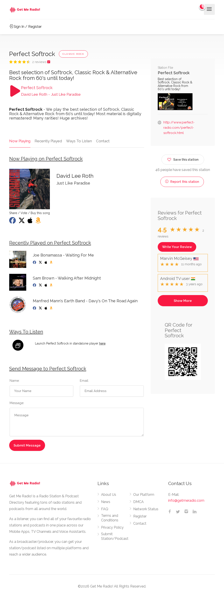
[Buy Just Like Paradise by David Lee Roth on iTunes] (30, 222)
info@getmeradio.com (186, 500)
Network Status (145, 509)
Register (140, 516)
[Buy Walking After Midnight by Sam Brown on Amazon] (51, 285)
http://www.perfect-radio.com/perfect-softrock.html (178, 127)
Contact (103, 141)
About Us (108, 494)
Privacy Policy (112, 527)
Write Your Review (177, 247)
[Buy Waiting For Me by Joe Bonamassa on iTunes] (46, 262)
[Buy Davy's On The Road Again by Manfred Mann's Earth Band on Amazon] (51, 308)
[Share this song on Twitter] (22, 222)
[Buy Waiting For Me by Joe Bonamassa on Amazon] (51, 262)
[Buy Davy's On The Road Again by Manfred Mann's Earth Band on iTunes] (46, 308)
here (102, 343)
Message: (17, 403)
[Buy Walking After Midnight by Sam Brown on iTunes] (46, 285)
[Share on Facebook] (13, 222)
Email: (84, 381)
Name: (14, 381)
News (105, 502)
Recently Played (48, 141)
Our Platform (143, 494)
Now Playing (19, 141)
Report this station (184, 182)
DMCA (138, 502)
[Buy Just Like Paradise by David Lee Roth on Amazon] (38, 222)
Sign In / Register (27, 27)
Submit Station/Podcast (114, 536)
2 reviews (39, 62)
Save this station (185, 159)
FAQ (104, 509)
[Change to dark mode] (202, 6)
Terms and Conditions (109, 518)
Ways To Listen (79, 141)
